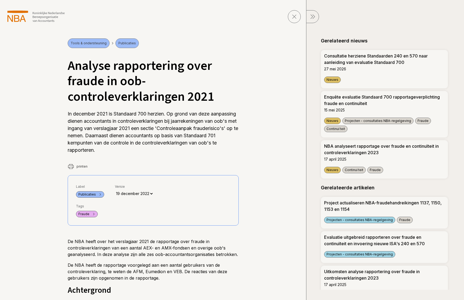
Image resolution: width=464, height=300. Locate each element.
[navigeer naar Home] (36, 16)
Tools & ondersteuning (89, 43)
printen (82, 166)
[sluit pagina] (294, 16)
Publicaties (127, 43)
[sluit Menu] (312, 16)
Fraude (83, 214)
